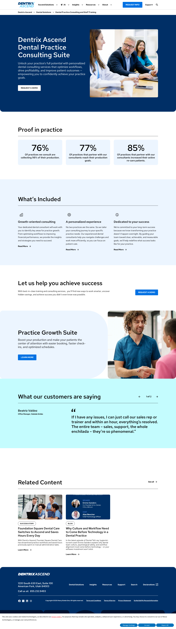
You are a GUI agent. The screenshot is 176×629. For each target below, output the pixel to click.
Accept (147, 625)
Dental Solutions (76, 584)
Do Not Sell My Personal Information (146, 601)
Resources (107, 584)
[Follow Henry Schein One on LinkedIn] (27, 600)
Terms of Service (109, 601)
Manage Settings (129, 625)
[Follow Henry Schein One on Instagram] (30, 600)
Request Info (132, 4)
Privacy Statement (124, 601)
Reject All (165, 625)
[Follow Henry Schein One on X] (23, 600)
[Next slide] (157, 396)
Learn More (27, 357)
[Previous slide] (139, 396)
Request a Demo (29, 88)
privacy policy (56, 617)
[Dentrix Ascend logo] (34, 574)
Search (134, 584)
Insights (93, 584)
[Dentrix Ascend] (26, 4)
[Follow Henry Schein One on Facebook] (19, 600)
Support (149, 5)
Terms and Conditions (93, 601)
